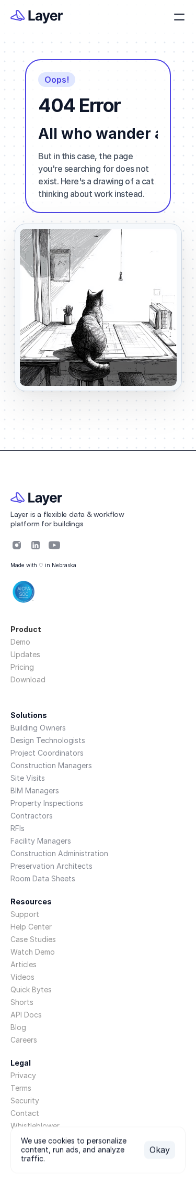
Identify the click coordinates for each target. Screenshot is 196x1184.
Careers (23, 1039)
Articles (23, 964)
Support (24, 914)
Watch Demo (32, 951)
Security (24, 1100)
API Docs (26, 1014)
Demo (20, 641)
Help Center (31, 926)
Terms (20, 1087)
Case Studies (33, 939)
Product (25, 629)
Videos (22, 976)
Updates (25, 654)
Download (27, 679)
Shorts (21, 1002)
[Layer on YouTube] (54, 545)
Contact (24, 1113)
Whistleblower (35, 1125)
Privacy (23, 1075)
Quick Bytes (31, 989)
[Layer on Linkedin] (35, 545)
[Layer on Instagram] (16, 545)
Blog (18, 1027)
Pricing (22, 666)
